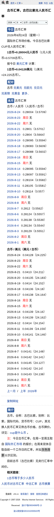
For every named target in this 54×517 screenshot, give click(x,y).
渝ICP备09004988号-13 (32, 505)
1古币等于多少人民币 (20, 478)
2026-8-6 (13, 214)
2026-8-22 (13, 123)
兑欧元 (28, 87)
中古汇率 (31, 483)
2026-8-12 (13, 180)
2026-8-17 (13, 151)
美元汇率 (22, 63)
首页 (12, 3)
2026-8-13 (13, 174)
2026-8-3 (13, 231)
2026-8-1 (13, 242)
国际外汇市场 (13, 444)
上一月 (11, 391)
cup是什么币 (18, 432)
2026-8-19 (13, 140)
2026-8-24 (13, 112)
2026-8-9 (13, 197)
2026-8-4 (13, 225)
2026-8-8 (13, 202)
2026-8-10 (13, 191)
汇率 (19, 3)
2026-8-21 (13, 129)
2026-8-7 (13, 208)
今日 (46, 3)
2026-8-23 (13, 117)
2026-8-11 (13, 185)
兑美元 (18, 87)
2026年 (32, 391)
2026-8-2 (13, 236)
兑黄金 (16, 93)
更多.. (25, 93)
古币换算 (44, 483)
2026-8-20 (13, 134)
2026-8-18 (13, 146)
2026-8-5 (13, 219)
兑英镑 (5, 93)
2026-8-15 (13, 163)
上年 (23, 391)
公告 (51, 3)
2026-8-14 (13, 168)
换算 (41, 3)
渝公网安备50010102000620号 (27, 511)
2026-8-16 (13, 157)
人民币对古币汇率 (12, 483)
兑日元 (38, 87)
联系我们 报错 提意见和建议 (34, 494)
